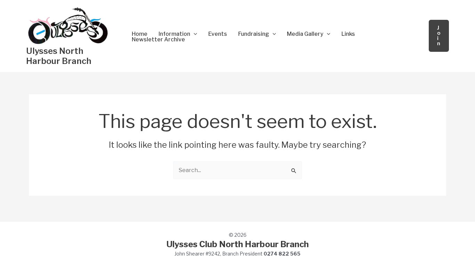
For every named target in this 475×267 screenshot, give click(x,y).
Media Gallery (305, 34)
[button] (193, 34)
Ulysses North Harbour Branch (58, 56)
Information (174, 34)
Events (217, 34)
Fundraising (253, 34)
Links (348, 34)
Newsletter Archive (158, 39)
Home (139, 34)
